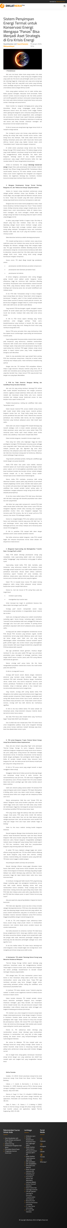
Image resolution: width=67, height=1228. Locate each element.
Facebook (42, 1141)
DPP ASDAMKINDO (31, 1164)
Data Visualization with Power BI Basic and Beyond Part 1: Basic (13, 1140)
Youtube (42, 1157)
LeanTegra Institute (31, 1190)
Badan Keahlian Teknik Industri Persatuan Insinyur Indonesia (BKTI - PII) (31, 1150)
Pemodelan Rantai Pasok (12, 1149)
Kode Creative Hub (31, 1188)
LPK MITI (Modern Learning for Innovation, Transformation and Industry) (31, 1195)
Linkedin (42, 1151)
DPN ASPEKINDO (30, 1162)
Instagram (43, 1146)
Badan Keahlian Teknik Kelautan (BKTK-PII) (30, 1158)
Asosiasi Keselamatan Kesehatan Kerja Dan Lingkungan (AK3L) (30, 1141)
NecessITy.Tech (30, 1201)
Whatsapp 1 (43, 1162)
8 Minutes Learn (30, 1136)
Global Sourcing (9, 1144)
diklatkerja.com (60, 1)
